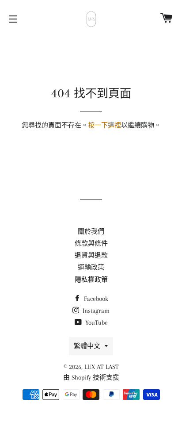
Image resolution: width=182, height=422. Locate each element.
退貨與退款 (91, 255)
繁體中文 (87, 345)
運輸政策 (91, 267)
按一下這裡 (104, 125)
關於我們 (91, 231)
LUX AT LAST (101, 366)
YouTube (95, 322)
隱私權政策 (91, 279)
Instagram (95, 310)
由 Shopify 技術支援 (91, 377)
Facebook (95, 298)
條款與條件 (91, 243)
